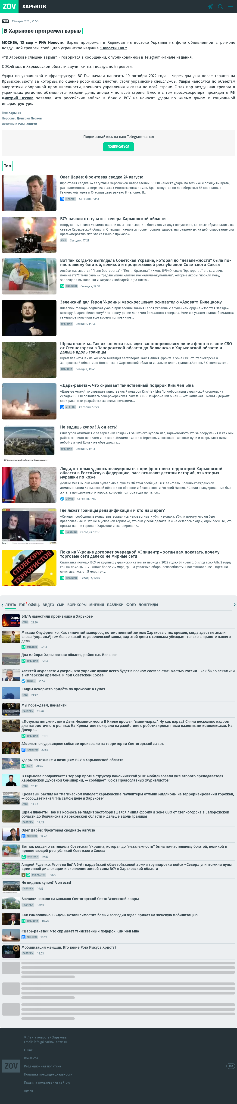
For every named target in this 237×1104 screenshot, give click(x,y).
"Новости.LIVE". (113, 48)
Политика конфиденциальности (48, 1074)
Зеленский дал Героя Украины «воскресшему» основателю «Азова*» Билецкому (141, 302)
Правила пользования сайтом (47, 1083)
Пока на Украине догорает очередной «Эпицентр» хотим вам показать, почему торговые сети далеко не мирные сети (139, 554)
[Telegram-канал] (210, 6)
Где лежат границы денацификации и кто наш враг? (112, 510)
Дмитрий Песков (17, 98)
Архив (28, 1091)
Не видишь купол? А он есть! (88, 427)
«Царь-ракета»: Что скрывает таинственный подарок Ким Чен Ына (127, 385)
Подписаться (118, 147)
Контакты (31, 1058)
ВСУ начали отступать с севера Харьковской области (113, 218)
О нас (28, 1050)
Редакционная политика (42, 1066)
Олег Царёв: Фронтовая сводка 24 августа (101, 177)
